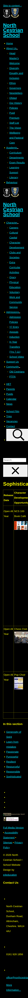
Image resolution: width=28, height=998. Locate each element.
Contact (10, 426)
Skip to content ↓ (12, 5)
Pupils (9, 394)
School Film (12, 411)
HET (8, 384)
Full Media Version (13, 827)
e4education (10, 874)
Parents (10, 389)
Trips (9, 416)
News (9, 404)
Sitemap (7, 842)
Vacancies (12, 421)
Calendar (11, 399)
